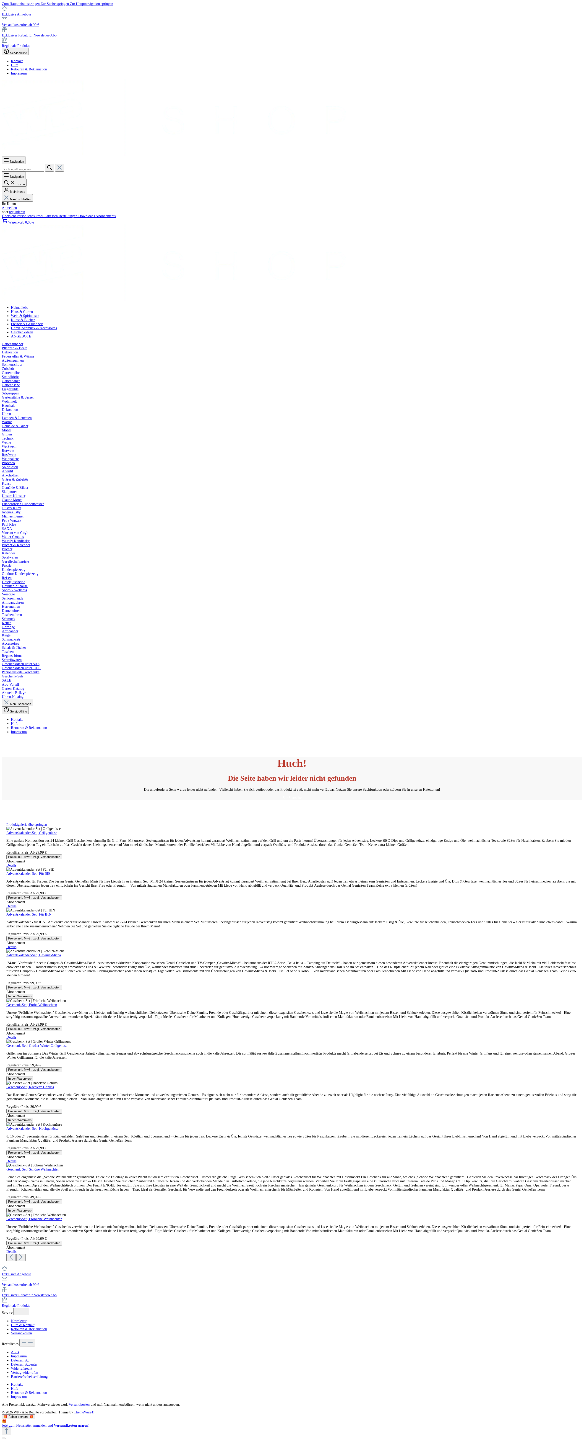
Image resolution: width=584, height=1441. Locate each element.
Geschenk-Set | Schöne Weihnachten (32, 1169)
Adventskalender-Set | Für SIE (28, 873)
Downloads (87, 216)
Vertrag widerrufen (24, 1372)
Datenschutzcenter (24, 1364)
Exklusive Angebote (16, 14)
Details (11, 865)
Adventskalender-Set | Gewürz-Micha (33, 955)
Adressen (51, 216)
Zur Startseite (292, 798)
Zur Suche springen (55, 4)
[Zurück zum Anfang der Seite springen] (6, 1431)
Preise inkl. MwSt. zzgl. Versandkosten (34, 857)
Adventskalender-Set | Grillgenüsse (31, 833)
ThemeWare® (84, 1412)
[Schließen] (3, 1438)
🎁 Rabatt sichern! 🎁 (18, 1416)
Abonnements (106, 216)
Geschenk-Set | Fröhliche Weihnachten (34, 1219)
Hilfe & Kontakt (22, 1325)
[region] (292, 1042)
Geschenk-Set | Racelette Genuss (30, 1087)
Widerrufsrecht (21, 1368)
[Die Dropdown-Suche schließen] (59, 168)
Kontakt (17, 61)
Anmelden (9, 208)
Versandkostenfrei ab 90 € (20, 25)
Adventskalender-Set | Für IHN (29, 914)
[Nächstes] (21, 1257)
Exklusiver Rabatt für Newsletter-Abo (29, 35)
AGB (15, 1352)
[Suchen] (49, 168)
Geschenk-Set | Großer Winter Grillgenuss (36, 1045)
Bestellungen (68, 216)
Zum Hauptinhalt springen (21, 4)
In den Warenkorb (19, 996)
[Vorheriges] (11, 1257)
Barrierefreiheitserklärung (29, 1377)
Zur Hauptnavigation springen (91, 4)
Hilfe (14, 65)
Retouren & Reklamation (29, 69)
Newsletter (18, 1321)
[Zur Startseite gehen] (174, 154)
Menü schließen (20, 199)
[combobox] (23, 169)
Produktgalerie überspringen (26, 824)
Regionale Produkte (16, 46)
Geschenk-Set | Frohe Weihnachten (31, 1005)
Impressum (19, 73)
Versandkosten (21, 1333)
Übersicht (9, 216)
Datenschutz (20, 1360)
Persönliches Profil (30, 216)
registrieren (17, 212)
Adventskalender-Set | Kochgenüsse (32, 1128)
